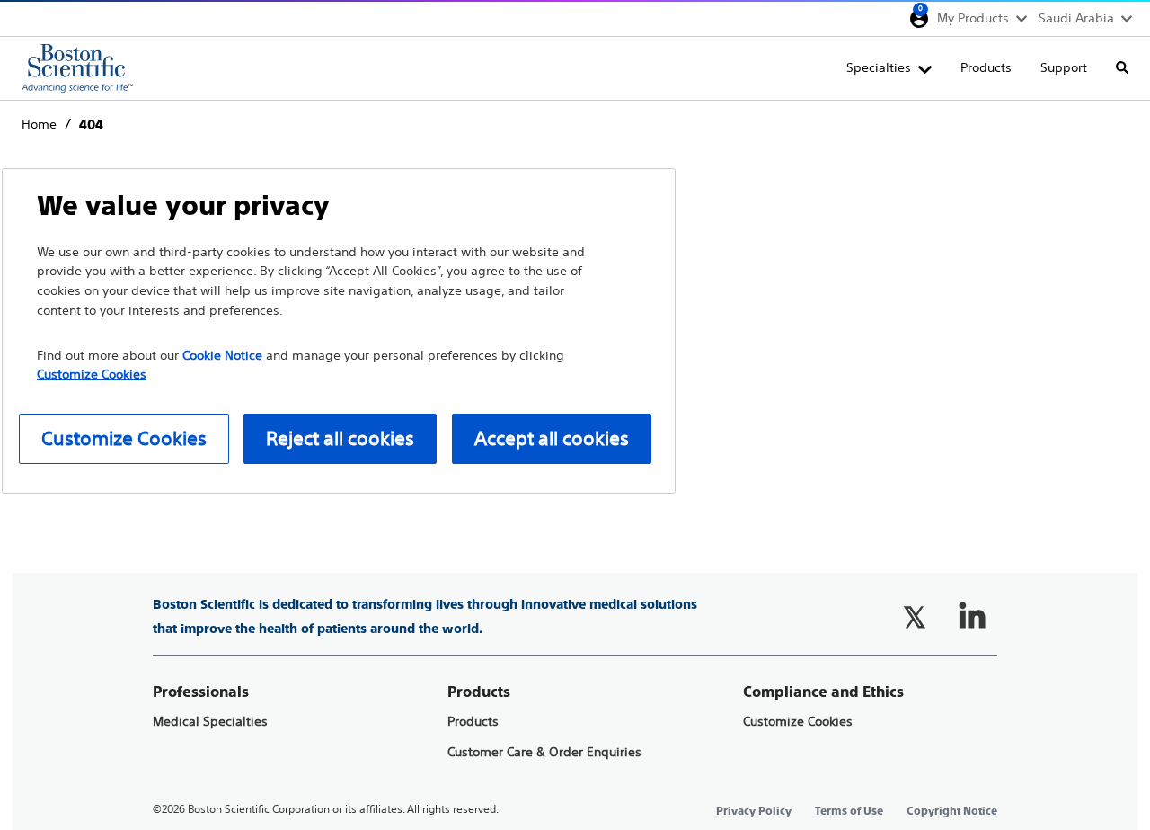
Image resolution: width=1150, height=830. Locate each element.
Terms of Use (849, 811)
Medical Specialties (210, 721)
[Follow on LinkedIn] (972, 617)
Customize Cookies (798, 721)
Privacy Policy (754, 811)
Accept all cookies (551, 438)
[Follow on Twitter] (914, 617)
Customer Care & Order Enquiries (544, 752)
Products (986, 67)
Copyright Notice (952, 811)
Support (1063, 67)
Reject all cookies (340, 438)
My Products (973, 18)
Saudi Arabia (1076, 18)
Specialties (878, 67)
